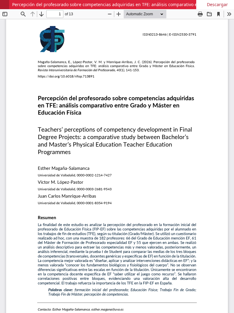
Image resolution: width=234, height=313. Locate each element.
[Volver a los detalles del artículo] (4, 4)
